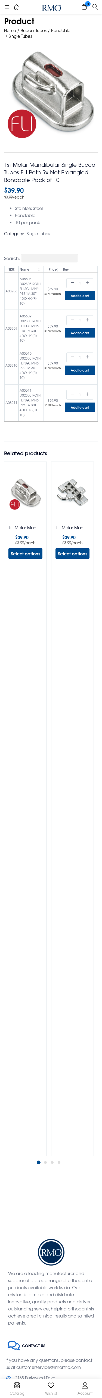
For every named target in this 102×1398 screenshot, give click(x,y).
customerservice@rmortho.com (48, 1367)
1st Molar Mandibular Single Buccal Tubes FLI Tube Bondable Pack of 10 (25, 527)
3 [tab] (52, 1162)
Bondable (60, 30)
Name (24, 269)
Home (10, 30)
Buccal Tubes (34, 30)
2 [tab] (45, 1162)
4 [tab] (59, 1162)
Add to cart (80, 295)
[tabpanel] (25, 808)
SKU (11, 269)
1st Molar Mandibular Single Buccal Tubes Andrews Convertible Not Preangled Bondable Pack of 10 (72, 527)
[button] (84, 7)
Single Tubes (20, 36)
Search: (12, 258)
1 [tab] (38, 1162)
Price (53, 269)
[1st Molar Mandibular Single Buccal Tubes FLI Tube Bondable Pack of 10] (25, 493)
